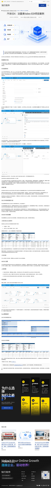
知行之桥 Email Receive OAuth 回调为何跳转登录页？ (24, 444)
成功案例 (28, 17)
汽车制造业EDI (32, 17)
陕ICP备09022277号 (19, 48)
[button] (2, 440)
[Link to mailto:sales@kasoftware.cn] (48, 485)
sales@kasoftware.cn (18, 365)
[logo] (6, 4)
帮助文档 (25, 17)
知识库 (35, 17)
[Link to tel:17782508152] (46, 485)
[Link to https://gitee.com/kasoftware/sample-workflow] (45, 485)
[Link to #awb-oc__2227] (48, 5)
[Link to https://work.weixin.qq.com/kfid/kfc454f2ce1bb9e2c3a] (37, 485)
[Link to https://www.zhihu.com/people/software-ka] (41, 485)
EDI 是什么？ (14, 361)
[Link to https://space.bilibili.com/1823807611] (39, 485)
